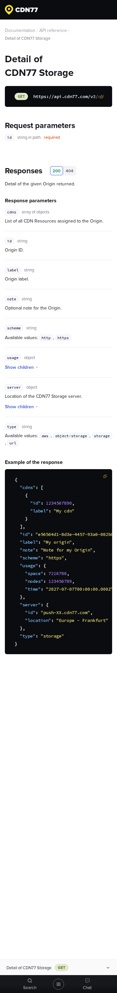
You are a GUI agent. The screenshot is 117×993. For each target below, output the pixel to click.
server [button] (14, 387)
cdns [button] (11, 212)
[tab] (30, 984)
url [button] (12, 443)
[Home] (21, 9)
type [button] (11, 427)
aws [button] (45, 436)
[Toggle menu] (58, 984)
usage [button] (13, 357)
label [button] (13, 270)
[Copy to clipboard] (102, 97)
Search (29, 987)
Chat (87, 987)
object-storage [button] (71, 436)
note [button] (11, 299)
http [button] (46, 338)
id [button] (9, 137)
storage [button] (102, 436)
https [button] (63, 338)
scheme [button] (14, 328)
